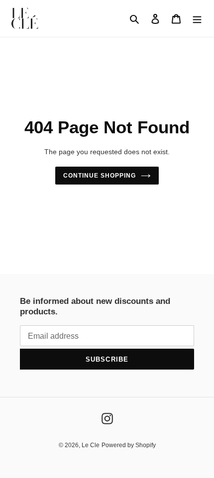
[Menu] (197, 18)
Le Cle (91, 445)
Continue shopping (99, 175)
